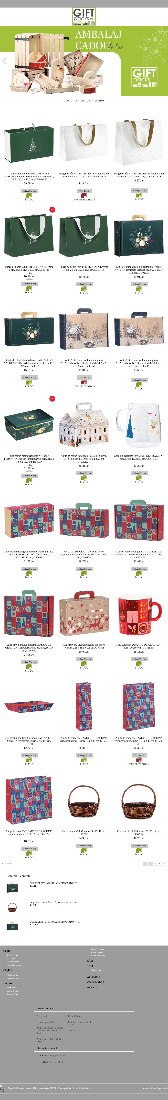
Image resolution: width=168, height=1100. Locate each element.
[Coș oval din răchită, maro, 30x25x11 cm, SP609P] (84, 800)
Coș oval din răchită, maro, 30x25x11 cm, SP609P (84, 833)
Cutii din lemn (12, 955)
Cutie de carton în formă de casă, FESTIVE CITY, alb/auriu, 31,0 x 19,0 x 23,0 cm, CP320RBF (84, 458)
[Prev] (5, 61)
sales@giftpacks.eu (56, 1055)
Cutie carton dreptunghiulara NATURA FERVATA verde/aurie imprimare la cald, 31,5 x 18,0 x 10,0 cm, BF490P (29, 458)
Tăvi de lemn (96, 970)
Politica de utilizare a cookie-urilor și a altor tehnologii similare (50, 1030)
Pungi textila (11, 988)
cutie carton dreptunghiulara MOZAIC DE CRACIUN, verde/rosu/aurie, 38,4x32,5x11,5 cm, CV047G (29, 647)
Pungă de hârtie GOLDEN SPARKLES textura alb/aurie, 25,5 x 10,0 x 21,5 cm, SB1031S (139, 175)
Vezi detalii (84, 191)
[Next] (162, 61)
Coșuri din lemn (97, 949)
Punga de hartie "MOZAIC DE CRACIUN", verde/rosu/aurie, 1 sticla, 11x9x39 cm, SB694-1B (84, 741)
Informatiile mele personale (155, 1088)
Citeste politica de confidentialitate (73, 1088)
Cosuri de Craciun (98, 956)
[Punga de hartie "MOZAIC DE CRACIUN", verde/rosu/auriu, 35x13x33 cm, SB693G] (29, 800)
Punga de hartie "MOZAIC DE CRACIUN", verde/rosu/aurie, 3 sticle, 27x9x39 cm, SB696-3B (139, 741)
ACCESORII (93, 977)
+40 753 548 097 (56, 1062)
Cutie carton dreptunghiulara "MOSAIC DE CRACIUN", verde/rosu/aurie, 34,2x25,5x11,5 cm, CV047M (139, 554)
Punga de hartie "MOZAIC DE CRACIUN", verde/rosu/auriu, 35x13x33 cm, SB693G (29, 833)
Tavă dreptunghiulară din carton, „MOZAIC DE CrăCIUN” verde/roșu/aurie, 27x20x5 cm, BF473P (29, 741)
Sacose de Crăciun (14, 994)
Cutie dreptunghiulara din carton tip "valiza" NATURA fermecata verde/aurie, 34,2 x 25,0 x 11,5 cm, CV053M (139, 269)
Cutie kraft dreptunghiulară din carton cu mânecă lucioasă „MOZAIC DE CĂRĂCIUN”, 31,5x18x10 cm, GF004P (29, 554)
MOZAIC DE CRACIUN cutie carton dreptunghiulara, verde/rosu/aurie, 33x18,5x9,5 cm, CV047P (84, 554)
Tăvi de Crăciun (13, 978)
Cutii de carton (12, 958)
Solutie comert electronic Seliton (84, 1097)
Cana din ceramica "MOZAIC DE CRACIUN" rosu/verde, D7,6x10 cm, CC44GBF (139, 457)
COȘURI (7, 970)
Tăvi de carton (12, 975)
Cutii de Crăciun (13, 962)
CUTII (6, 951)
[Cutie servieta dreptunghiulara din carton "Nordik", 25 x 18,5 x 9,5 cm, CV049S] (84, 613)
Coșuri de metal (97, 952)
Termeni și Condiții (45, 1022)
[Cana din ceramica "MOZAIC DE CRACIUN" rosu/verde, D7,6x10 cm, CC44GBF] (139, 425)
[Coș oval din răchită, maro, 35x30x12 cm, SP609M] (139, 800)
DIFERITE (92, 987)
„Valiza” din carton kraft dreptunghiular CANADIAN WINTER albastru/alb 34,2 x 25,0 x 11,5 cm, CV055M (84, 363)
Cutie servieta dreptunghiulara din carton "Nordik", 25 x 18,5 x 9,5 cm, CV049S (84, 646)
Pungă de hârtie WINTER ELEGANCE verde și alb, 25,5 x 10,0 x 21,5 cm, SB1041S (84, 268)
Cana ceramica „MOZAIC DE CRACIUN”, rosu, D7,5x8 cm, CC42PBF (139, 646)
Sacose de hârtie (13, 991)
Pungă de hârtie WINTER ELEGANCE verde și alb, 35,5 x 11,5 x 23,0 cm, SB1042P (29, 268)
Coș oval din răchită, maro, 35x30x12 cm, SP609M (139, 833)
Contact (71, 1030)
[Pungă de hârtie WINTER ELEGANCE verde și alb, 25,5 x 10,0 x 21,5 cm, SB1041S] (84, 236)
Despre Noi (41, 1016)
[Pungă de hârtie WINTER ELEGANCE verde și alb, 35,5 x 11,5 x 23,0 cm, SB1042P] (29, 236)
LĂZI (90, 961)
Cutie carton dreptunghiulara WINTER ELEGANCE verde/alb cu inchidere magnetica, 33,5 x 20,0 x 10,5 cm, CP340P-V (29, 176)
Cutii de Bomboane (14, 965)
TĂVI (90, 966)
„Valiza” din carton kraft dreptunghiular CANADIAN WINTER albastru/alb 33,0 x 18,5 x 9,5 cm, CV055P (139, 363)
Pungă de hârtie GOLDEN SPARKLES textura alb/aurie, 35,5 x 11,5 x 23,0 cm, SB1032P (84, 175)
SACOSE (7, 983)
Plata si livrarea (75, 1016)
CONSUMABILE (95, 982)
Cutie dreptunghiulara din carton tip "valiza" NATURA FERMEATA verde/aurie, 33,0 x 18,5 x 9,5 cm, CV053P (29, 363)
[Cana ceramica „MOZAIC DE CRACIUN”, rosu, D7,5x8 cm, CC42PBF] (139, 613)
